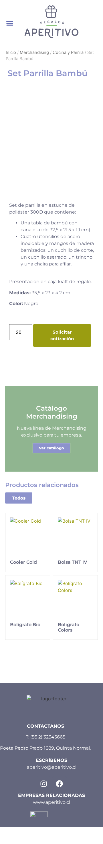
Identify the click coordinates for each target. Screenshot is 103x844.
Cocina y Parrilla (68, 52)
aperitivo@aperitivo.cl (51, 767)
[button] (9, 23)
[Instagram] (44, 783)
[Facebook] (59, 783)
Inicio (11, 52)
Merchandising (34, 52)
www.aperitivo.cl (51, 802)
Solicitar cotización (62, 335)
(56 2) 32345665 (47, 737)
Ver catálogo (51, 448)
